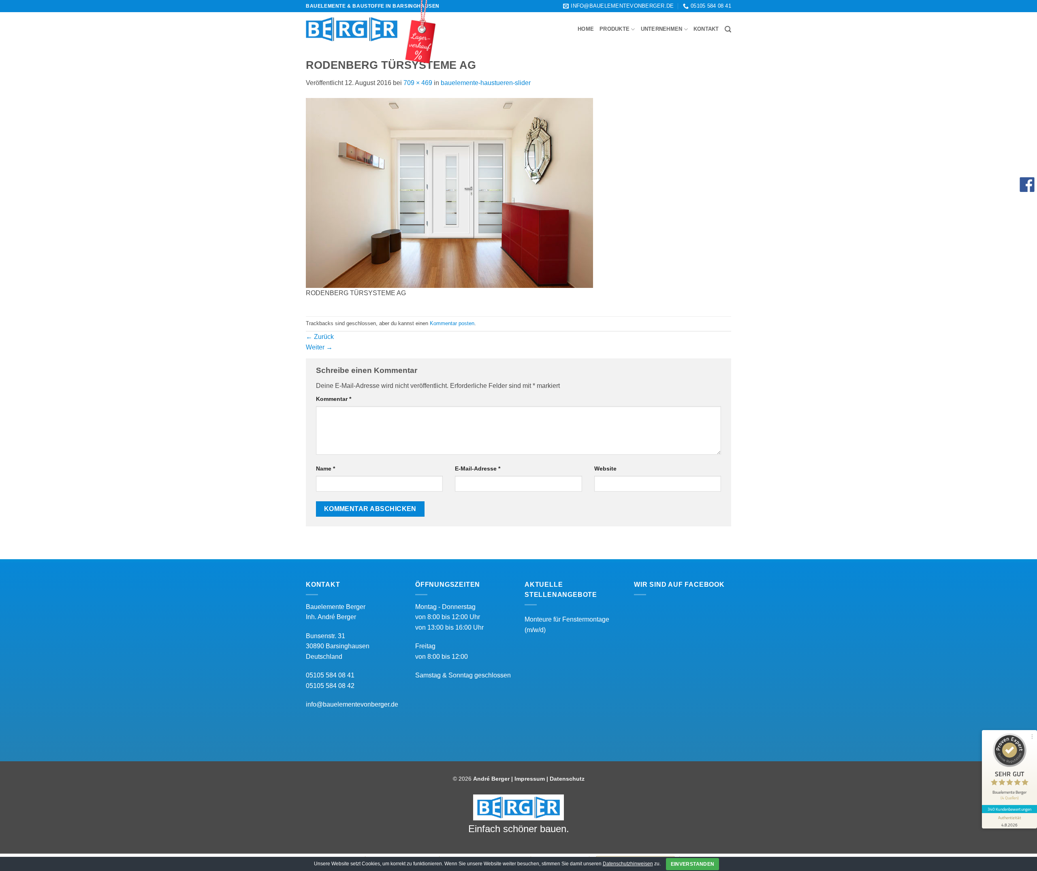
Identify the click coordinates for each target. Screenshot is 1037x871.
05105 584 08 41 (330, 675)
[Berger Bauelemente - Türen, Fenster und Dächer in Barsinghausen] (351, 29)
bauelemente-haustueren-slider (486, 82)
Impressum (529, 778)
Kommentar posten (452, 323)
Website (605, 468)
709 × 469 (417, 82)
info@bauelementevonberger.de (352, 704)
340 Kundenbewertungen (1009, 809)
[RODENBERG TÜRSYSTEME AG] (449, 192)
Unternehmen (662, 29)
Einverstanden (693, 864)
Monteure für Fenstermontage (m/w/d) (567, 624)
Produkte (614, 29)
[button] (728, 29)
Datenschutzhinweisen (628, 864)
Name (325, 468)
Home (586, 29)
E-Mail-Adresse (477, 468)
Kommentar (333, 399)
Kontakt (706, 29)
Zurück (320, 336)
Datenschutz (567, 778)
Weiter (319, 347)
